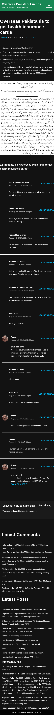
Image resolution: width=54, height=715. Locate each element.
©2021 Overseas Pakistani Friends (26, 712)
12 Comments (30, 37)
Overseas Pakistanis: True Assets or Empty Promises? (24, 609)
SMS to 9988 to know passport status (31, 557)
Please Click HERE (19, 484)
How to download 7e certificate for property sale (21, 644)
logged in (17, 511)
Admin (4, 37)
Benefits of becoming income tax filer (17, 636)
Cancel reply (45, 505)
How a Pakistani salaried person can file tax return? (23, 653)
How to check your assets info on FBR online (20, 657)
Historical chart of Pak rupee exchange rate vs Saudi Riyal (26, 674)
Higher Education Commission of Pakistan (19, 708)
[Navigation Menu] (49, 5)
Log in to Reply (46, 184)
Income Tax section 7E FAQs (14, 648)
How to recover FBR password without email (20, 640)
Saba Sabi (29, 505)
